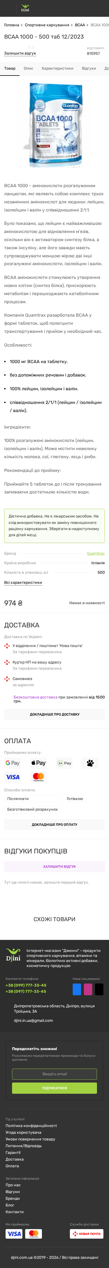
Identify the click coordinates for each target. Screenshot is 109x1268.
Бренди (13, 1198)
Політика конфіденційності (31, 1125)
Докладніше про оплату (54, 825)
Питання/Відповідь (24, 1146)
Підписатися (54, 1088)
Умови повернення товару (30, 1139)
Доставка (15, 1159)
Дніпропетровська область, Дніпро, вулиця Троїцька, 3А (54, 1008)
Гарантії (13, 1152)
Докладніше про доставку (54, 714)
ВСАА (80, 25)
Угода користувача (23, 1132)
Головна (11, 25)
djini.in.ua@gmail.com (33, 1020)
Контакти (15, 1212)
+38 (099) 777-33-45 (26, 985)
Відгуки (13, 1191)
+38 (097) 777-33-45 (26, 992)
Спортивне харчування (47, 25)
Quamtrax (96, 554)
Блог (10, 1205)
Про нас (13, 1185)
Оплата (12, 1166)
